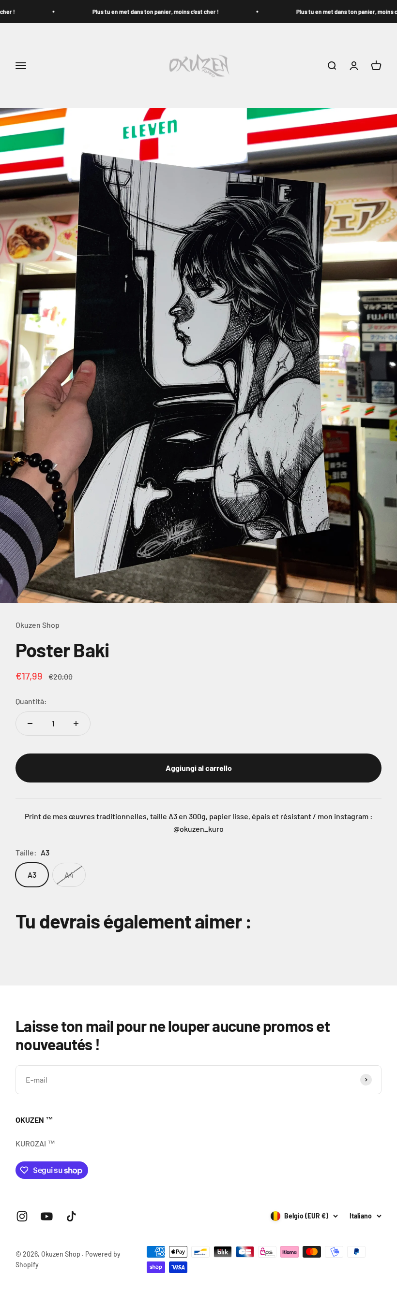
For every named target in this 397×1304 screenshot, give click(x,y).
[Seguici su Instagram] (22, 1216)
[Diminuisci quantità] (30, 723)
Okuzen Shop (37, 624)
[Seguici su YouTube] (46, 1216)
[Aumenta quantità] (76, 723)
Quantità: (31, 701)
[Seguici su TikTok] (71, 1216)
